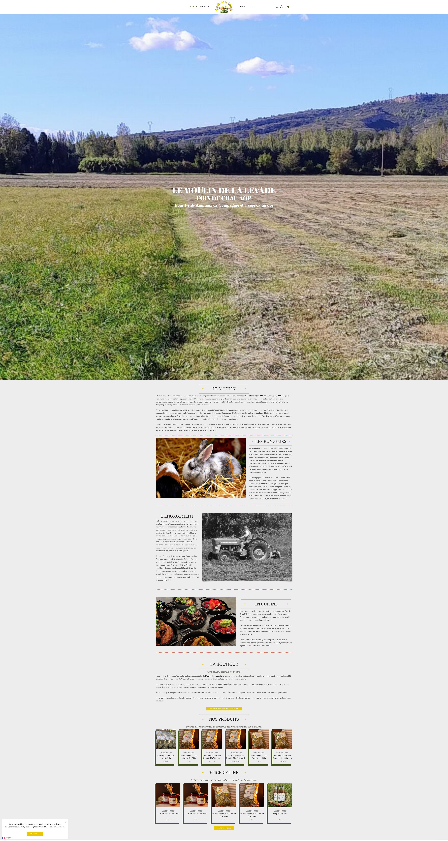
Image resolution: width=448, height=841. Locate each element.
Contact (254, 7)
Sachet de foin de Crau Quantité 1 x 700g (189, 756)
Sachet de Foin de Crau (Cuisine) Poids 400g (224, 815)
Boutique (204, 7)
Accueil (193, 7)
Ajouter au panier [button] (168, 740)
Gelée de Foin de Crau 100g (168, 814)
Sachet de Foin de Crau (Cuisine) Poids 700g (252, 815)
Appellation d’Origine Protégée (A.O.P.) (266, 396)
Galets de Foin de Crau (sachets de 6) (165, 756)
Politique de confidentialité (53, 827)
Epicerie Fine (168, 810)
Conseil (243, 7)
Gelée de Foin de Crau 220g (196, 814)
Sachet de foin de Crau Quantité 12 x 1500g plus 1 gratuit (282, 758)
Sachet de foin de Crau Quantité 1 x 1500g (259, 756)
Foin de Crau (166, 752)
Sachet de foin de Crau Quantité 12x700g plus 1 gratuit (212, 758)
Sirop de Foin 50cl (280, 814)
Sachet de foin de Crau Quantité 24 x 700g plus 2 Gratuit (235, 758)
